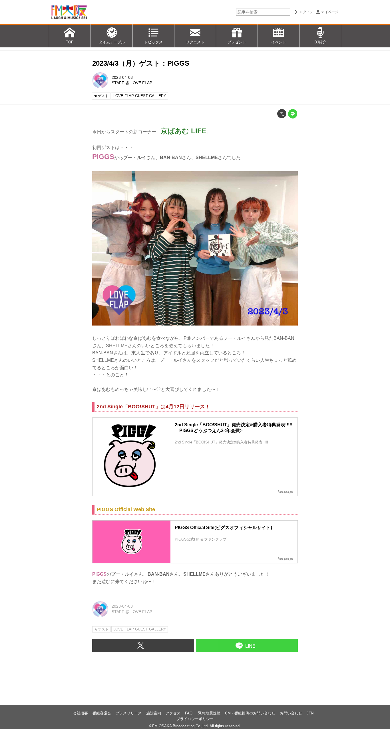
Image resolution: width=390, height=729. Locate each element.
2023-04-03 (122, 77)
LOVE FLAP (141, 83)
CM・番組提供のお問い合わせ (250, 713)
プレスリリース (129, 713)
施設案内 (153, 713)
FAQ (189, 713)
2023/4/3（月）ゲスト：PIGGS (140, 63)
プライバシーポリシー (195, 719)
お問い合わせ (291, 713)
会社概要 (80, 713)
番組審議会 (102, 713)
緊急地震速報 (209, 713)
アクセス (173, 713)
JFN (310, 713)
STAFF (118, 83)
